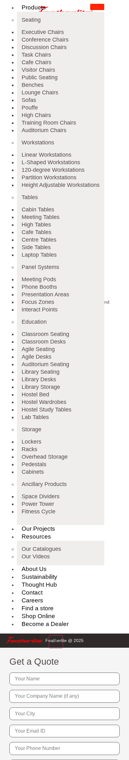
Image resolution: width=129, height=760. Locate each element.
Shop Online (38, 616)
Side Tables (36, 247)
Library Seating (40, 372)
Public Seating (40, 77)
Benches (33, 85)
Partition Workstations (49, 177)
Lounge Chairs (40, 92)
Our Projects (38, 528)
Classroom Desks (44, 341)
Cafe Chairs (36, 62)
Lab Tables (35, 417)
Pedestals (34, 464)
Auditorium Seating (45, 364)
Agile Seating (38, 349)
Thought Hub (39, 584)
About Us (34, 569)
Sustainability (39, 576)
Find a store (38, 608)
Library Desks (39, 379)
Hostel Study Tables (46, 409)
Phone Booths (39, 287)
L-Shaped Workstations (51, 162)
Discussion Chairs (44, 47)
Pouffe (30, 107)
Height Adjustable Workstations (61, 185)
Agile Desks (36, 357)
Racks (29, 449)
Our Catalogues (41, 549)
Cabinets (33, 472)
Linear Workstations (46, 155)
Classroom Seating (45, 334)
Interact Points (40, 309)
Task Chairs (36, 55)
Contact (32, 592)
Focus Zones (38, 302)
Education (34, 322)
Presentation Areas (45, 294)
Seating (31, 20)
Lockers (31, 442)
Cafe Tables (36, 232)
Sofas (29, 100)
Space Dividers (40, 496)
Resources (36, 536)
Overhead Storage (45, 457)
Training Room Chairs (49, 123)
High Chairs (36, 115)
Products (34, 7)
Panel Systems (40, 267)
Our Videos (36, 556)
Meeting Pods (39, 279)
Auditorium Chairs (44, 130)
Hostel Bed (35, 394)
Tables (30, 197)
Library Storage (41, 387)
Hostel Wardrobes (44, 402)
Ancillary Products (44, 484)
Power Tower (38, 504)
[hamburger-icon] (97, 7)
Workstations (38, 142)
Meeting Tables (40, 217)
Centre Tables (39, 240)
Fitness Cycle (38, 511)
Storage (31, 429)
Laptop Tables (39, 255)
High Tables (36, 224)
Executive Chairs (43, 32)
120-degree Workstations (53, 170)
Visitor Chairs (38, 70)
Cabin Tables (38, 209)
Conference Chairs (45, 39)
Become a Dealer (45, 624)
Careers (32, 600)
